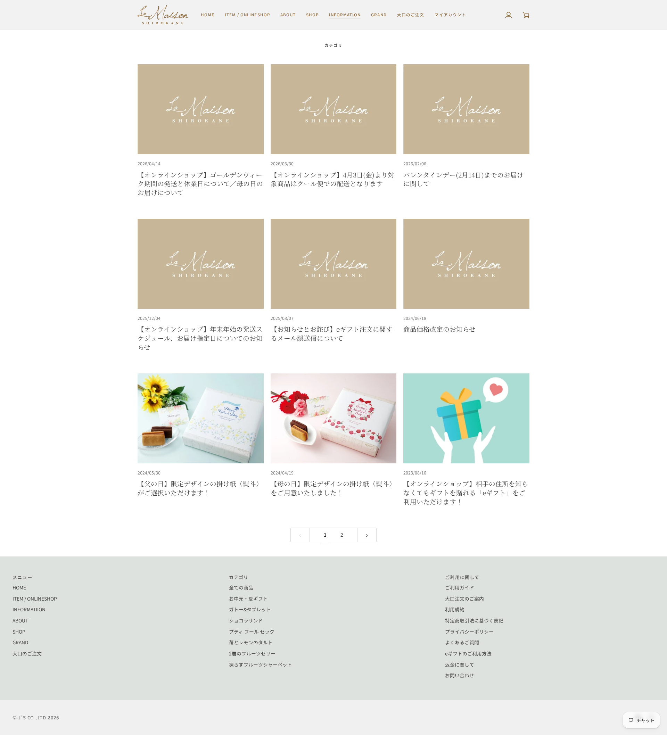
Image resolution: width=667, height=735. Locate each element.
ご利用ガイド (459, 587)
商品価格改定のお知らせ (439, 328)
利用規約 (454, 609)
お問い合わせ (459, 675)
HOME (19, 587)
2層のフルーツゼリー (252, 653)
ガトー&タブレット (250, 609)
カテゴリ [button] (239, 577)
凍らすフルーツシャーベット (260, 664)
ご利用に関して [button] (462, 577)
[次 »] (367, 535)
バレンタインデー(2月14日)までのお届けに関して (463, 179)
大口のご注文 (27, 653)
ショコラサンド (246, 620)
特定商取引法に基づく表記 (474, 620)
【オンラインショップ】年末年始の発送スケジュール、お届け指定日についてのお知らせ (200, 337)
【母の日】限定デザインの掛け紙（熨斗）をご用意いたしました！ (333, 488)
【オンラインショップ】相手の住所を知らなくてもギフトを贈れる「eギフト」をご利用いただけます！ (465, 492)
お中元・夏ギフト (248, 598)
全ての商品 (241, 587)
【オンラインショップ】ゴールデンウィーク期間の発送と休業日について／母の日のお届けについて (200, 183)
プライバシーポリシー (469, 631)
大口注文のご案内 (464, 598)
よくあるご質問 (462, 642)
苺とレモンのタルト (251, 642)
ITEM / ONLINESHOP (35, 598)
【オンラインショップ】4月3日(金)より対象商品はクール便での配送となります (332, 179)
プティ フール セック (251, 631)
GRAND (20, 642)
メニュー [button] (22, 577)
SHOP (19, 631)
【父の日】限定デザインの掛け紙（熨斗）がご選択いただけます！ (200, 488)
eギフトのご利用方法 (468, 653)
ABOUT (20, 620)
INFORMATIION (29, 609)
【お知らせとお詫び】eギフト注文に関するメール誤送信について (332, 333)
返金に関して (459, 664)
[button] (247, 15)
